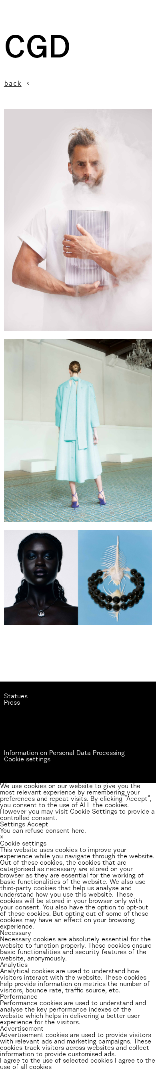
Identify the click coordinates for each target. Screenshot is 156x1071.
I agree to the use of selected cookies (57, 1061)
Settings (12, 825)
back (13, 83)
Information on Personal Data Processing (64, 753)
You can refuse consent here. (43, 831)
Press (12, 703)
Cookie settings (27, 760)
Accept (37, 825)
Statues (16, 697)
